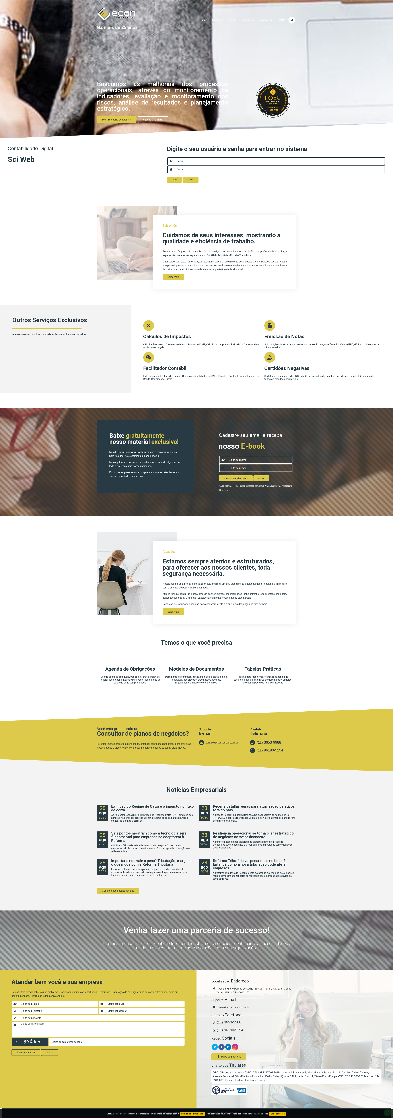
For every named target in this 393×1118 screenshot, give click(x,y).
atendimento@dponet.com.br (249, 1080)
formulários (265, 20)
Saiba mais (173, 277)
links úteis (248, 20)
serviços (231, 20)
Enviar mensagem (25, 1052)
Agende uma (153, 119)
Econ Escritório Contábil (114, 119)
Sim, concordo (278, 1113)
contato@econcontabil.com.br (222, 742)
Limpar (190, 180)
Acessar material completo (236, 478)
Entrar (174, 180)
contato (281, 20)
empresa (217, 20)
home (203, 20)
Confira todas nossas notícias (118, 890)
